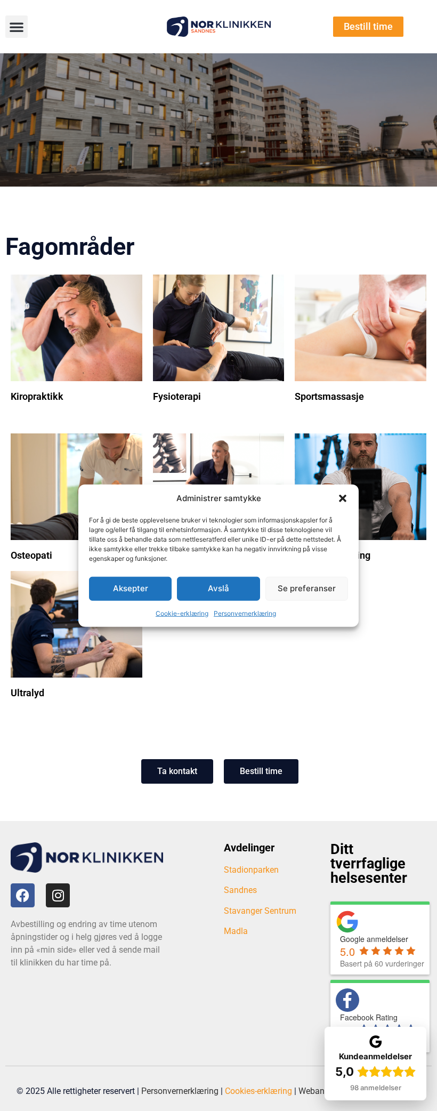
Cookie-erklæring (182, 613)
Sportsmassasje (329, 396)
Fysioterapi (177, 396)
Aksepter (130, 588)
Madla (236, 931)
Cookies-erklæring (258, 1091)
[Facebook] (23, 895)
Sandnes (240, 890)
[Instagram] (58, 895)
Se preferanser (307, 588)
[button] (342, 498)
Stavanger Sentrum (260, 911)
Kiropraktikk (37, 396)
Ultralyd (27, 692)
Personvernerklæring (245, 613)
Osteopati (31, 555)
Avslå (218, 588)
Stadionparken (251, 870)
